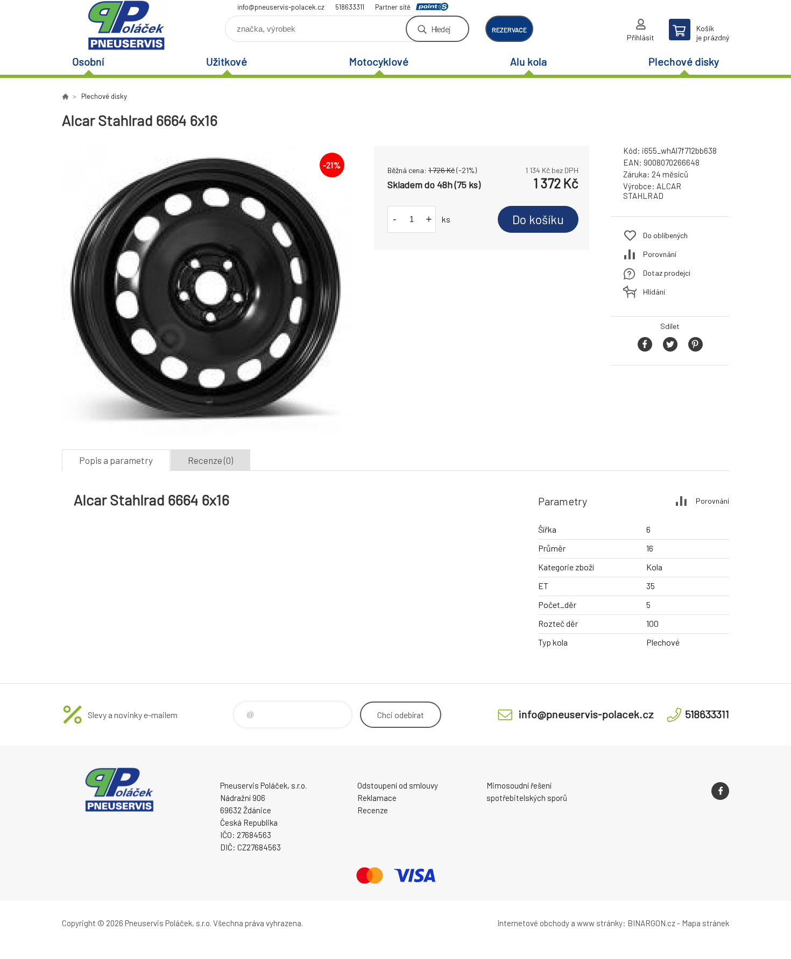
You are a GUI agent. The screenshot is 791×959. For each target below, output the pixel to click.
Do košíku (538, 219)
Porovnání (659, 254)
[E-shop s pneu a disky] (65, 96)
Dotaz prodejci (666, 272)
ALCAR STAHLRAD (652, 191)
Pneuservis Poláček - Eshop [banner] (126, 25)
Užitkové (226, 61)
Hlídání (654, 291)
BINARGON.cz (651, 923)
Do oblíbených (665, 235)
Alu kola (528, 61)
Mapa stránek (705, 923)
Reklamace (377, 798)
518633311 (349, 7)
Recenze (372, 810)
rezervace (509, 29)
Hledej (440, 29)
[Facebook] (720, 791)
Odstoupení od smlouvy (397, 785)
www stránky (600, 923)
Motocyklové (378, 61)
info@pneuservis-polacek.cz (280, 7)
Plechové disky (683, 61)
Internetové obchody (533, 923)
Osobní (88, 61)
